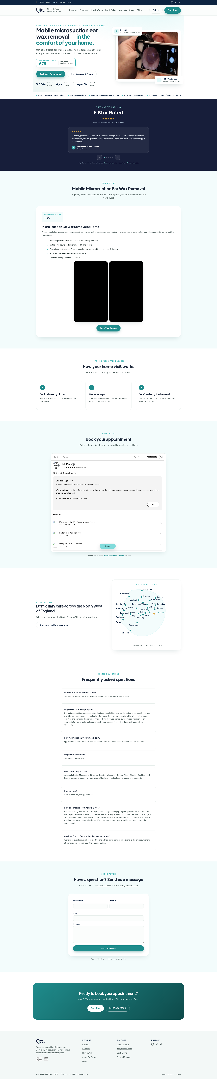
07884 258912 (104, 885)
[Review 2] (106, 157)
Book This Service (108, 328)
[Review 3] (108, 157)
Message (76, 924)
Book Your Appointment (51, 74)
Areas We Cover (126, 10)
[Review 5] (112, 157)
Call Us (156, 10)
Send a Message (124, 1057)
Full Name (78, 900)
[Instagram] (172, 2)
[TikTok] (180, 2)
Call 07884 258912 (117, 1008)
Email (75, 913)
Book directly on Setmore (114, 555)
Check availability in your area (54, 625)
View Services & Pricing (82, 74)
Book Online (111, 10)
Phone (113, 900)
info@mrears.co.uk (129, 885)
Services (84, 10)
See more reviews (110, 163)
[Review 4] (110, 157)
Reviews (73, 10)
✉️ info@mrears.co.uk (62, 2)
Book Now (172, 10)
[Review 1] (104, 157)
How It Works (97, 10)
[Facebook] (176, 2)
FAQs (139, 10)
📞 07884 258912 (43, 2)
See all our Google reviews (129, 163)
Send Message (108, 948)
